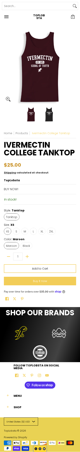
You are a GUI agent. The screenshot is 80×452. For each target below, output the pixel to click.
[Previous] (6, 67)
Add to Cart (40, 269)
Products (22, 133)
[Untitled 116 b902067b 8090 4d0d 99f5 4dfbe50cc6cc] (21, 333)
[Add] (27, 256)
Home (8, 133)
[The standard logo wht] (40, 352)
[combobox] (37, 6)
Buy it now (40, 281)
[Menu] (6, 16)
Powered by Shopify (15, 437)
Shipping (10, 172)
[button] (73, 16)
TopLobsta (39, 16)
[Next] (73, 67)
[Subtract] (8, 256)
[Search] (75, 6)
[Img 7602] (59, 333)
